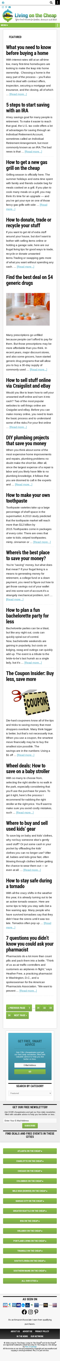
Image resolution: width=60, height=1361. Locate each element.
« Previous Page (17, 1008)
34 (10, 1015)
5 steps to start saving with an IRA (27, 108)
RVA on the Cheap (29, 1221)
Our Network (37, 1336)
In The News (22, 1336)
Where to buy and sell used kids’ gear (27, 826)
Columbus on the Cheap (29, 1181)
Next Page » (21, 1016)
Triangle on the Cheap (29, 1251)
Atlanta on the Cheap (29, 1151)
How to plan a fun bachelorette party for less (27, 616)
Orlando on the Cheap (29, 1231)
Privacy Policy (42, 1331)
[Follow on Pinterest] (6, 7)
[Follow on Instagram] (3, 7)
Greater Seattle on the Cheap (29, 1211)
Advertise (27, 1331)
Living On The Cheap (30, 15)
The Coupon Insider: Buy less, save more (30, 676)
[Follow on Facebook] (3, 3)
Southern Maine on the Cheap (29, 1271)
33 (51, 1007)
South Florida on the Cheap (29, 1261)
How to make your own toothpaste (28, 498)
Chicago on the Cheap (29, 1171)
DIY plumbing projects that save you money (27, 440)
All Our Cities (29, 1281)
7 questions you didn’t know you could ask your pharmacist (29, 944)
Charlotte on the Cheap (29, 1161)
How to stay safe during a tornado (29, 883)
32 (45, 1007)
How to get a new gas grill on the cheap (26, 165)
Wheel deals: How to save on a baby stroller (28, 768)
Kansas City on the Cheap (29, 1201)
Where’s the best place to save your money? (28, 555)
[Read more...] (18, 94)
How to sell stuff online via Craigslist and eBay (28, 383)
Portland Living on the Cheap (29, 1241)
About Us (15, 1331)
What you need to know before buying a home (28, 50)
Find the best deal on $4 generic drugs (29, 280)
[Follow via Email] (9, 7)
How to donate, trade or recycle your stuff (28, 223)
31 (39, 1007)
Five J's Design (31, 1347)
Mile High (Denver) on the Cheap (29, 1191)
